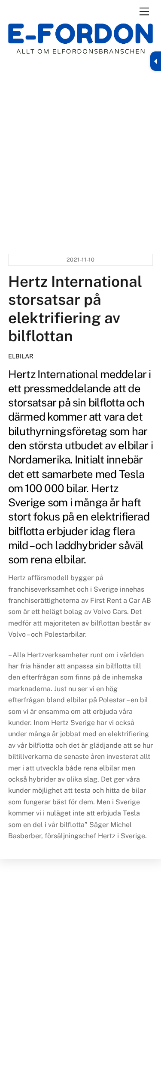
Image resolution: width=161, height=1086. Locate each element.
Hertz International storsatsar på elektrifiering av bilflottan (75, 309)
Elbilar (20, 356)
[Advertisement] (80, 146)
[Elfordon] (80, 43)
